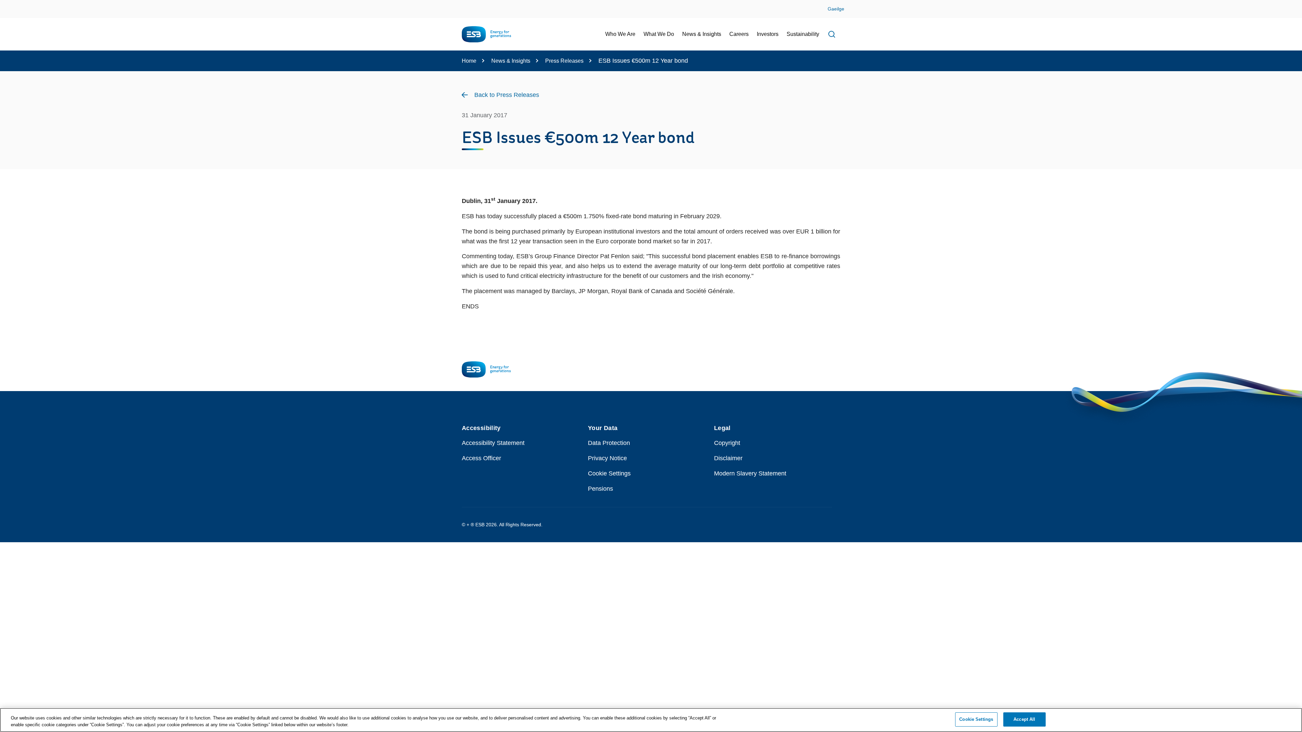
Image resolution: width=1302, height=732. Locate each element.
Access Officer (481, 458)
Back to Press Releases (506, 95)
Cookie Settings (609, 473)
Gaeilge (836, 9)
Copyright (727, 443)
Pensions (600, 488)
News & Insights (510, 61)
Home (469, 61)
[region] (651, 720)
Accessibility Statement (493, 443)
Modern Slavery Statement (750, 473)
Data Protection (609, 443)
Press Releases (564, 61)
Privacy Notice (607, 458)
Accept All (1024, 719)
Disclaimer (728, 458)
